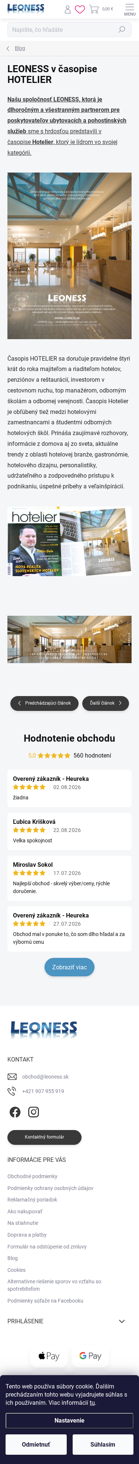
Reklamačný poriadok (32, 1200)
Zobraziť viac (69, 967)
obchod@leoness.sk (45, 1077)
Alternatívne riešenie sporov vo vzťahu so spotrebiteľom (54, 1285)
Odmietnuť (36, 1444)
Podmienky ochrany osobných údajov (50, 1188)
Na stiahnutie (22, 1223)
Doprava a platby (27, 1235)
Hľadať (122, 29)
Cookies (16, 1270)
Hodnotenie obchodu (69, 738)
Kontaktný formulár (44, 1137)
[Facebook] (13, 1110)
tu (92, 1402)
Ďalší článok (102, 703)
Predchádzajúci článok (48, 703)
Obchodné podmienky (32, 1176)
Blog (12, 1258)
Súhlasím (102, 1444)
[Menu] (129, 9)
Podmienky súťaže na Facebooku (45, 1301)
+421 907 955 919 (43, 1091)
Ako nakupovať (24, 1211)
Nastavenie (69, 1420)
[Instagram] (32, 1110)
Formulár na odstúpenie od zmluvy (47, 1247)
